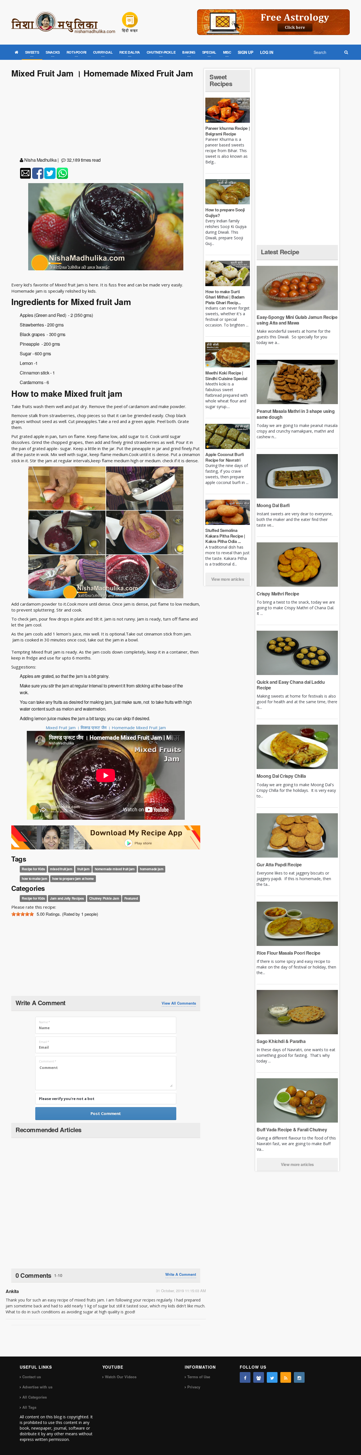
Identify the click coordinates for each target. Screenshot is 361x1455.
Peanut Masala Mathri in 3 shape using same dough (295, 414)
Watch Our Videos (121, 1376)
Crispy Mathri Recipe (278, 593)
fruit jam (83, 868)
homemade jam (151, 868)
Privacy (193, 1387)
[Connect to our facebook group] (258, 1377)
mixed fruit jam (61, 868)
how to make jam (34, 878)
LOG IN (266, 52)
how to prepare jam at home (73, 878)
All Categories (34, 1397)
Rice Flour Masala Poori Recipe (288, 953)
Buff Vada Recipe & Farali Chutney (292, 1129)
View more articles (227, 579)
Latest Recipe (280, 251)
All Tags (29, 1407)
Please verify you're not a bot (66, 1098)
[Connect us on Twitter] (272, 1377)
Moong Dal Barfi (273, 505)
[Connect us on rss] (285, 1377)
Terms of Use (198, 1376)
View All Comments (179, 1003)
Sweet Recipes (221, 80)
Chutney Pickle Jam (104, 898)
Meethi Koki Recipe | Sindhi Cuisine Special (226, 376)
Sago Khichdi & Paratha (281, 1041)
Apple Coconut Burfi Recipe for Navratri (224, 457)
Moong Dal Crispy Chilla (281, 776)
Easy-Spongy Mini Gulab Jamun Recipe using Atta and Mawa (297, 320)
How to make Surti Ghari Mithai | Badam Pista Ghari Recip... (225, 297)
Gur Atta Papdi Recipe (279, 864)
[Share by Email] (25, 173)
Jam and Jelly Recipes (67, 898)
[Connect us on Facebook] (245, 1377)
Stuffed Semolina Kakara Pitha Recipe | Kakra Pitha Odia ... (225, 535)
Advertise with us (37, 1387)
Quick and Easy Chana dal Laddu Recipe (291, 685)
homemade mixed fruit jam (115, 868)
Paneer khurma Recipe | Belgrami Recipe (227, 131)
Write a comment (180, 1274)
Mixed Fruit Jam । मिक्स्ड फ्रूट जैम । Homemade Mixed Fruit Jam (106, 727)
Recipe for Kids (33, 868)
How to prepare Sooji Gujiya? (225, 212)
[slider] (22, 914)
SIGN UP (245, 52)
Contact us (31, 1376)
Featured (131, 898)
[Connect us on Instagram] (299, 1377)
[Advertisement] (105, 118)
